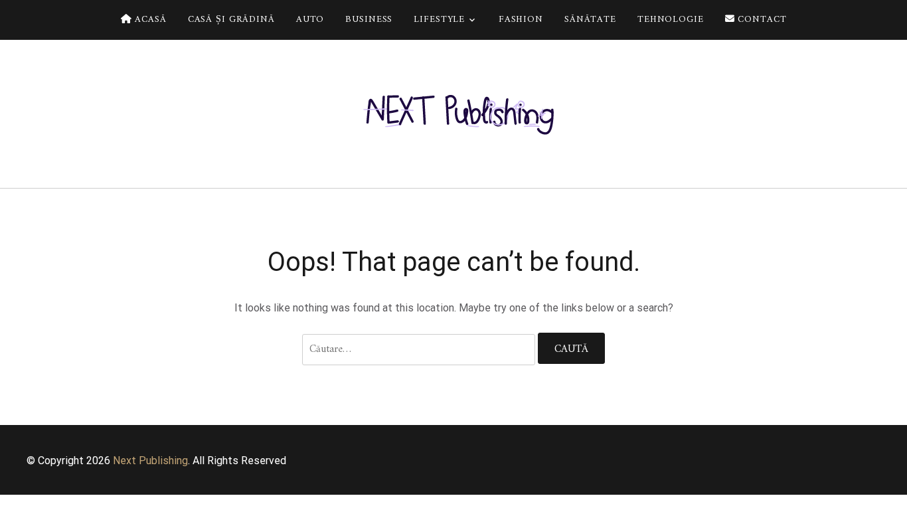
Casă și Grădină (231, 19)
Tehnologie (670, 19)
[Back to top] (893, 496)
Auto (310, 19)
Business (368, 19)
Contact (761, 19)
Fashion (521, 19)
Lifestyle (439, 19)
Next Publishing (150, 460)
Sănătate (590, 19)
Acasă (148, 19)
